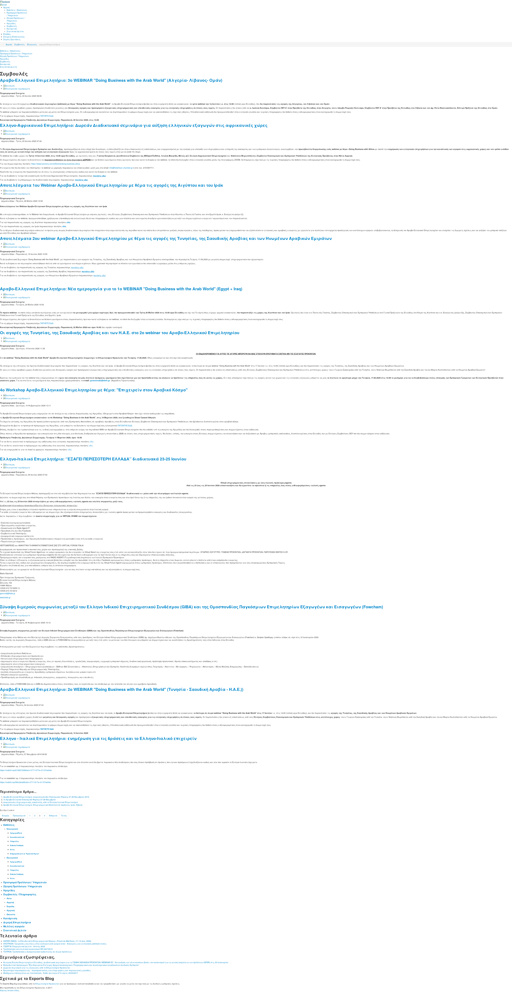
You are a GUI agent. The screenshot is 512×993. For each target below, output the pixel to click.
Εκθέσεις (9, 825)
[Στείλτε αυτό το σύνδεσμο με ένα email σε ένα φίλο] (16, 88)
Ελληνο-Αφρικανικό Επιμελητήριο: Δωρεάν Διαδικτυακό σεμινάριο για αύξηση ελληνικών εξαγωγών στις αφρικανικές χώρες (133, 125)
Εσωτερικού (12, 829)
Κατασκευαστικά (17, 837)
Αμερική (11, 910)
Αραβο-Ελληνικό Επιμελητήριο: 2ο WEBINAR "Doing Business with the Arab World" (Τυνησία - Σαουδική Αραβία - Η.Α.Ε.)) (121, 689)
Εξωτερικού (12, 857)
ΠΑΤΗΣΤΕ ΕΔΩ (46, 116)
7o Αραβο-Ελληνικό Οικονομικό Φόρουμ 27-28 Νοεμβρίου (29, 799)
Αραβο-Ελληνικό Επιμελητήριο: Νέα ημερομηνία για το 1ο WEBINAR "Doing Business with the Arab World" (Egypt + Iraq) (121, 288)
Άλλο (12, 849)
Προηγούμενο (19, 815)
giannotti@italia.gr (7, 593)
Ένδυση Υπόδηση (16, 845)
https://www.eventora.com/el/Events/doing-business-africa (55, 163)
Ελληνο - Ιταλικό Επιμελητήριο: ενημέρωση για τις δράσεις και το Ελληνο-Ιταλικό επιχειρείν (98, 738)
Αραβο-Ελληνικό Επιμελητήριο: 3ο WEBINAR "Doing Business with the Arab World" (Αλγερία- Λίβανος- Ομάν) (111, 80)
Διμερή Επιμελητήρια (17, 922)
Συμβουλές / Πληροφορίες (19, 894)
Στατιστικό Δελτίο (8, 66)
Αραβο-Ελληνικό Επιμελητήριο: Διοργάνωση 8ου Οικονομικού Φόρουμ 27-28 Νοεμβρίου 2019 (46, 797)
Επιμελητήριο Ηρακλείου (47, 983)
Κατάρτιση (5, 64)
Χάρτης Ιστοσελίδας (9, 990)
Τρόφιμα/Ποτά (16, 833)
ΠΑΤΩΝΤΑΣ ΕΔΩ (125, 425)
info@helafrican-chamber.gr (121, 167)
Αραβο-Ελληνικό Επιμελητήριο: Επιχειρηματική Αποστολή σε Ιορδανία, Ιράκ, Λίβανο (42, 805)
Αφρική (10, 902)
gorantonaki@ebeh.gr (100, 380)
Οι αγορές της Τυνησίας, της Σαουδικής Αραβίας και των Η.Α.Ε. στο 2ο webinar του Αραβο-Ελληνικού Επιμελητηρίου (119, 332)
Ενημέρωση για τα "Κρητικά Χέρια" (24, 853)
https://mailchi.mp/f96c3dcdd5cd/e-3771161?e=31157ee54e (25, 782)
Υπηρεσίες (14, 841)
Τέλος (64, 815)
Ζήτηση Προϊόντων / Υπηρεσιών (14, 56)
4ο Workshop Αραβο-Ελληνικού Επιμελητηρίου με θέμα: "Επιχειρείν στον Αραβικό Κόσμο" (94, 390)
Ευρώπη (10, 906)
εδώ (91, 441)
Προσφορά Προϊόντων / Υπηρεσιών (16, 53)
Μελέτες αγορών (13, 926)
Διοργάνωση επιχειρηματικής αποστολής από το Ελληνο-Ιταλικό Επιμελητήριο (40, 802)
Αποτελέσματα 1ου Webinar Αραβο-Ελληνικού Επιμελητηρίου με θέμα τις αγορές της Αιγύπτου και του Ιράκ (111, 185)
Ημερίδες (4, 58)
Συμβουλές (5, 61)
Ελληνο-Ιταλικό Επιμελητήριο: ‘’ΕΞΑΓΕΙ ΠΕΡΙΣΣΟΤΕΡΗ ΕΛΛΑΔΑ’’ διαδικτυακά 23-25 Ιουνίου (93, 459)
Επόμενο (53, 815)
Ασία (9, 898)
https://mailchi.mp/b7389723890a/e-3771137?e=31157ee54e (26, 770)
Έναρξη (5, 815)
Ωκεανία (11, 914)
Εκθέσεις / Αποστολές (10, 50)
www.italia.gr (5, 597)
